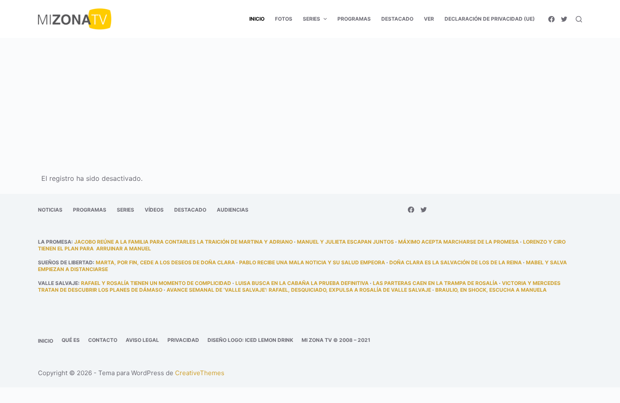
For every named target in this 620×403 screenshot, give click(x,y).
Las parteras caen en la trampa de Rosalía (435, 283)
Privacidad (183, 340)
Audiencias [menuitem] (232, 210)
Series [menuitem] (311, 19)
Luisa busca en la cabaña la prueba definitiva (302, 283)
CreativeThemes (199, 373)
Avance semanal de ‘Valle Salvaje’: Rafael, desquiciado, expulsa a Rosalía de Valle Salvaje (299, 290)
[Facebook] (551, 19)
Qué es (71, 340)
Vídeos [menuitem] (154, 210)
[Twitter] (564, 19)
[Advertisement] (310, 100)
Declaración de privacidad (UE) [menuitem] (490, 19)
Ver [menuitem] (429, 19)
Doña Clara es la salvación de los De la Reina (455, 262)
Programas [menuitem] (354, 19)
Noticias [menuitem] (50, 210)
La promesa (54, 242)
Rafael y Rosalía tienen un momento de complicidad (156, 283)
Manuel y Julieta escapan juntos (345, 242)
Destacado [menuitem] (397, 19)
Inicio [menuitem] (256, 19)
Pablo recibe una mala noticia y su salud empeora (312, 262)
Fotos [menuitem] (283, 19)
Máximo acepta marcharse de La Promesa (458, 242)
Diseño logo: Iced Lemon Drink (250, 340)
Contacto (102, 340)
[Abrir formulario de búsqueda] (579, 19)
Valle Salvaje (58, 283)
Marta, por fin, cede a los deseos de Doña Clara (165, 262)
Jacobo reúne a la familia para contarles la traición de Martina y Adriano (183, 242)
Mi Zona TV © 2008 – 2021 (336, 340)
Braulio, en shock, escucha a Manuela (491, 290)
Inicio (45, 341)
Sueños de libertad (65, 262)
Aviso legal (142, 340)
